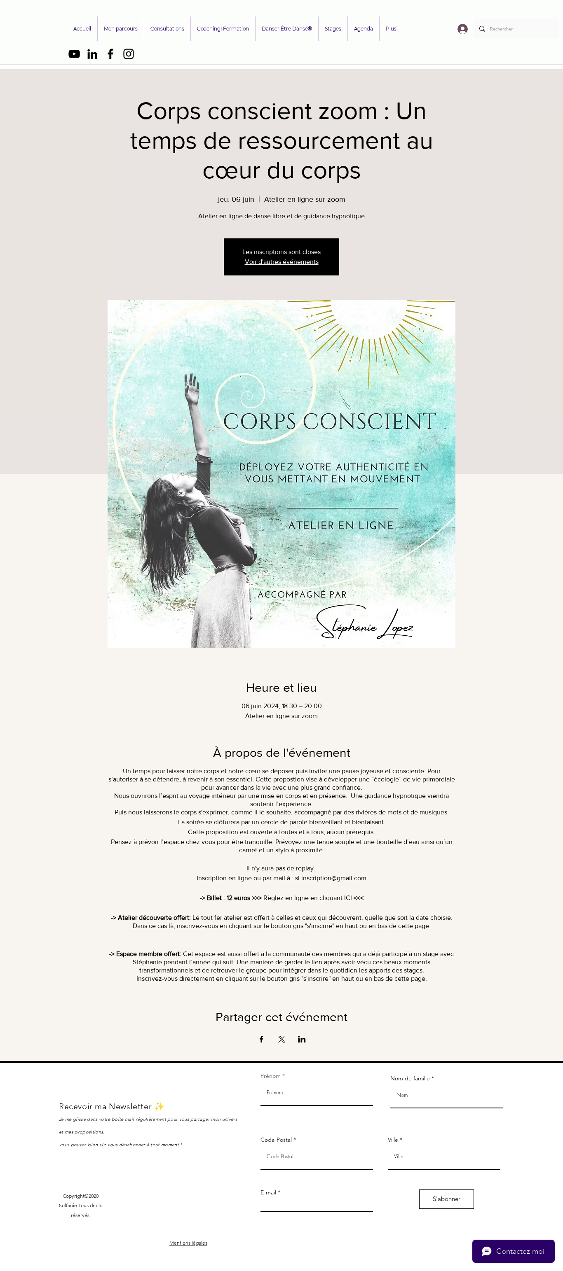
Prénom (270, 1076)
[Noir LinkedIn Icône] (92, 54)
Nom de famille (410, 1078)
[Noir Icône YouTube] (74, 54)
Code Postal (276, 1140)
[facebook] (110, 54)
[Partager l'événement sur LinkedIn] (302, 1039)
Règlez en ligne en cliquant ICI (307, 897)
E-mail (268, 1192)
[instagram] (129, 54)
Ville (393, 1140)
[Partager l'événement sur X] (282, 1039)
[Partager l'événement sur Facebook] (261, 1039)
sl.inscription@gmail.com (330, 878)
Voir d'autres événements (282, 261)
